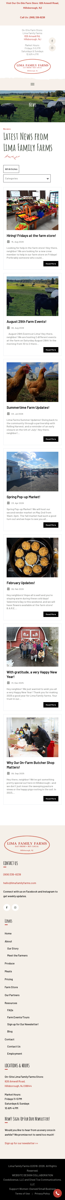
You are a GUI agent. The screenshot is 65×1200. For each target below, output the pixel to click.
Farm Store (11, 987)
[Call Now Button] (57, 1193)
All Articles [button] (11, 168)
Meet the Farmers (17, 955)
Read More (51, 263)
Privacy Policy (42, 1193)
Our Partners (12, 995)
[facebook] (6, 907)
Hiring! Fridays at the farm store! (31, 235)
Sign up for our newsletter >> (21, 1143)
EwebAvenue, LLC (13, 1179)
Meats (8, 971)
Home (8, 933)
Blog (9, 1031)
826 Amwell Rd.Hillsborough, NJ (32, 38)
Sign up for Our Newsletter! (23, 1024)
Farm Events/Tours (18, 1017)
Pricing (9, 979)
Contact (9, 1039)
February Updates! (21, 583)
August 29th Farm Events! (26, 321)
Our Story (12, 948)
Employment (14, 1053)
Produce (10, 963)
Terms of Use (22, 1193)
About (8, 941)
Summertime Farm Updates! (28, 407)
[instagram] (15, 907)
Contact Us (13, 1046)
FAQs (10, 1010)
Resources (11, 1002)
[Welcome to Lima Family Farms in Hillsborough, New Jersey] (32, 66)
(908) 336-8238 (12, 874)
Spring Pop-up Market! (23, 497)
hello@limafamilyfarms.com (19, 882)
